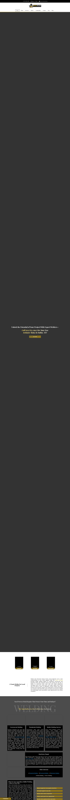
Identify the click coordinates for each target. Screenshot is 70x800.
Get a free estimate (43, 1)
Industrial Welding (34, 773)
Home (17, 10)
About (22, 10)
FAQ (48, 10)
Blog (52, 10)
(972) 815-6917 (26, 1)
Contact (44, 10)
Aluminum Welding (55, 773)
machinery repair (29, 758)
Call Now (35, 336)
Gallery (32, 10)
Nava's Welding (59, 680)
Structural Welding (44, 773)
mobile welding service (50, 737)
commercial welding (19, 737)
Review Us (6, 798)
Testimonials (38, 10)
